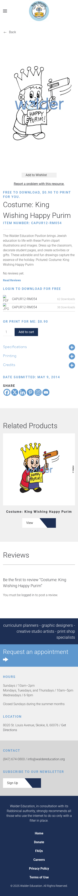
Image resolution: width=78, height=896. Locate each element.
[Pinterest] (30, 392)
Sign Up (12, 783)
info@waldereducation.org (46, 759)
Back (12, 32)
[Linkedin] (22, 392)
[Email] (45, 392)
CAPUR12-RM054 (24, 299)
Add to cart (26, 332)
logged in (27, 595)
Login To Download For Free (32, 289)
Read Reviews (12, 280)
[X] (14, 392)
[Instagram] (38, 392)
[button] (5, 11)
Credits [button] (9, 364)
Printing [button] (9, 355)
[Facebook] (6, 392)
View (29, 523)
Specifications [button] (15, 346)
